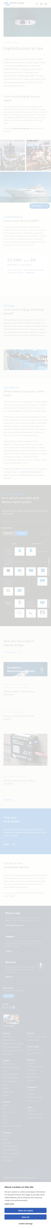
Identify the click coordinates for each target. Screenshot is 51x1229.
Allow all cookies (25, 1210)
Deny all (25, 1217)
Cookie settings (25, 1223)
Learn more (9, 1203)
